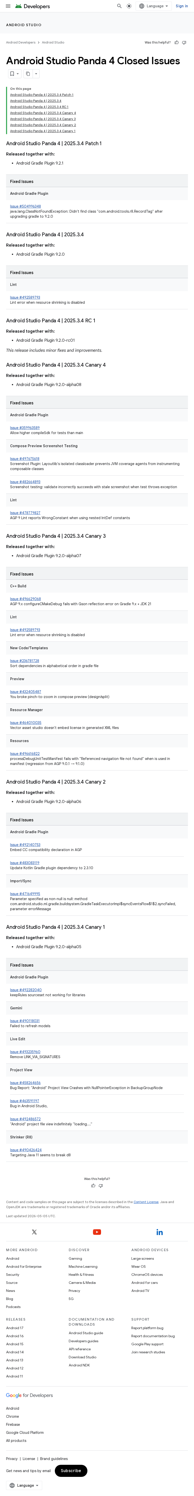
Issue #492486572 (25, 1119)
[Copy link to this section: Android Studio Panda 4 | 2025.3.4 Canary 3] (111, 536)
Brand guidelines (54, 1459)
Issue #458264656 (25, 1083)
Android (12, 1258)
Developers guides (83, 1341)
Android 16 (15, 1336)
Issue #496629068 (25, 599)
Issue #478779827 (25, 513)
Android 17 (14, 1328)
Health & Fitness (81, 1274)
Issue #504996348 (25, 206)
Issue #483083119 (24, 863)
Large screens (142, 1258)
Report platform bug (147, 1328)
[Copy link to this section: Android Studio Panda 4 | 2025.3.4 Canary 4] (111, 365)
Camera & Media (82, 1282)
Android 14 (15, 1352)
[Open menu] (8, 6)
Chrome (12, 1416)
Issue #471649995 (25, 894)
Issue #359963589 (25, 428)
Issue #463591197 (24, 1101)
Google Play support (147, 1344)
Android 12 (14, 1368)
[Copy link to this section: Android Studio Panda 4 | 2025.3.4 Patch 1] (107, 144)
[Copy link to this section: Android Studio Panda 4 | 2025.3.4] (89, 235)
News (10, 1290)
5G (71, 1298)
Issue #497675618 (24, 458)
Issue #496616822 (25, 753)
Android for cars (144, 1282)
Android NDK (79, 1365)
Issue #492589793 (25, 297)
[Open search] (119, 6)
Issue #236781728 (24, 661)
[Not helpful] (184, 42)
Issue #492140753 (25, 844)
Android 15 (14, 1344)
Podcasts (13, 1307)
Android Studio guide (86, 1333)
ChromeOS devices (147, 1274)
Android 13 (14, 1360)
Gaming (75, 1258)
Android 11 (14, 1376)
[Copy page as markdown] (28, 73)
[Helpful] (176, 42)
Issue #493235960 (25, 1052)
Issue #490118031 (25, 1021)
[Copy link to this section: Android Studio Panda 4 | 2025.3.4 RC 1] (100, 321)
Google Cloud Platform (25, 1432)
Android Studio (23, 25)
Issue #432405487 (25, 691)
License (29, 1459)
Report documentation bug (153, 1336)
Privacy (74, 1290)
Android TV (140, 1290)
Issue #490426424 (26, 1150)
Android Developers (20, 42)
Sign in (182, 6)
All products (16, 1440)
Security (12, 1274)
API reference (80, 1349)
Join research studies (148, 1352)
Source (11, 1282)
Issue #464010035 (25, 722)
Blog (9, 1298)
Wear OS (138, 1266)
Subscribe (71, 1470)
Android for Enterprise (23, 1266)
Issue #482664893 (25, 482)
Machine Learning (83, 1266)
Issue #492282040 (26, 990)
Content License (146, 1202)
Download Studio (82, 1357)
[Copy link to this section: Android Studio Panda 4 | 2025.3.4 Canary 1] (110, 928)
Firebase (13, 1424)
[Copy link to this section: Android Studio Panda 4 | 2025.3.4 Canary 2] (111, 782)
